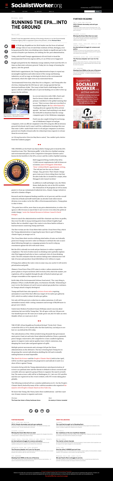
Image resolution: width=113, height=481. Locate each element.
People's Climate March (42, 358)
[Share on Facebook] (6, 53)
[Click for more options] (6, 63)
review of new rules (45, 291)
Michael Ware (17, 18)
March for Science (21, 358)
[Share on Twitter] (6, 47)
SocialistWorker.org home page (56, 476)
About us (51, 11)
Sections (24, 11)
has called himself (56, 105)
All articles (38, 11)
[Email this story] (6, 58)
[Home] (44, 5)
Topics (13, 11)
